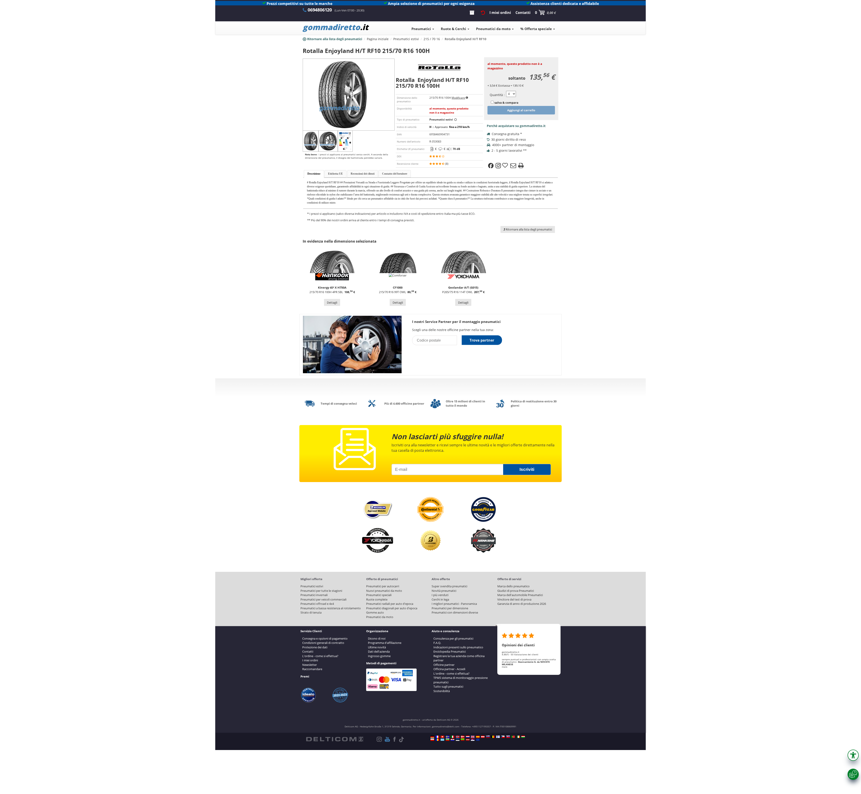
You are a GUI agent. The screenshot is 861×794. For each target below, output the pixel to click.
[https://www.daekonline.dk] (462, 737)
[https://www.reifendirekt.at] (483, 737)
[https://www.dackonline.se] (447, 737)
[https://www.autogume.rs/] (472, 740)
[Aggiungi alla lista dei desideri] (505, 165)
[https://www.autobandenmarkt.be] (493, 737)
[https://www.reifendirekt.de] (432, 737)
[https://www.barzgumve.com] (447, 740)
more (504, 666)
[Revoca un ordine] (483, 12)
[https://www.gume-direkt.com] (488, 737)
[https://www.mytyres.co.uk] (472, 737)
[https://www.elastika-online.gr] (442, 740)
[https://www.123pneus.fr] (437, 737)
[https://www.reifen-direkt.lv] (468, 740)
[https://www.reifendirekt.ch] (442, 737)
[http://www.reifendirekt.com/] (478, 740)
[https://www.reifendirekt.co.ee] (457, 740)
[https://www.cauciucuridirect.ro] (437, 740)
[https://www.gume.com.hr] (452, 740)
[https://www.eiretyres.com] (518, 737)
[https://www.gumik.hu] (523, 737)
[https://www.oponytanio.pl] (432, 740)
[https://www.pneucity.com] (513, 737)
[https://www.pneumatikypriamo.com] (508, 737)
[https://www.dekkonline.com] (457, 737)
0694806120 (320, 10)
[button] (853, 755)
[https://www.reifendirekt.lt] (462, 740)
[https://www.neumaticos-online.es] (478, 737)
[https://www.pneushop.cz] (503, 737)
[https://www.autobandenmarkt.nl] (468, 737)
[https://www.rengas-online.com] (498, 737)
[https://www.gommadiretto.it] (452, 737)
